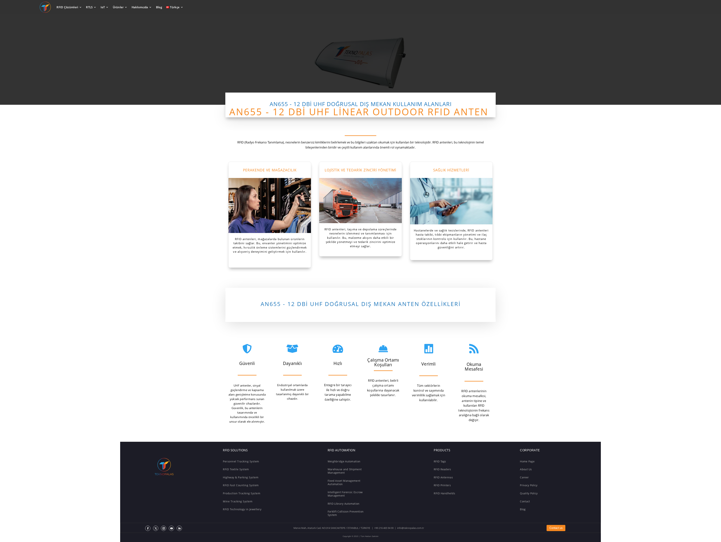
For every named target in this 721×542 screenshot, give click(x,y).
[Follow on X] (155, 528)
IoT (103, 7)
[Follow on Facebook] (147, 528)
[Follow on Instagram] (163, 528)
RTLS (89, 7)
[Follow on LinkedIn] (179, 528)
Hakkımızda (140, 7)
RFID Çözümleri (67, 7)
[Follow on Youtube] (171, 528)
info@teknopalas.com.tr (410, 528)
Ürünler (118, 7)
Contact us (556, 527)
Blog (159, 7)
